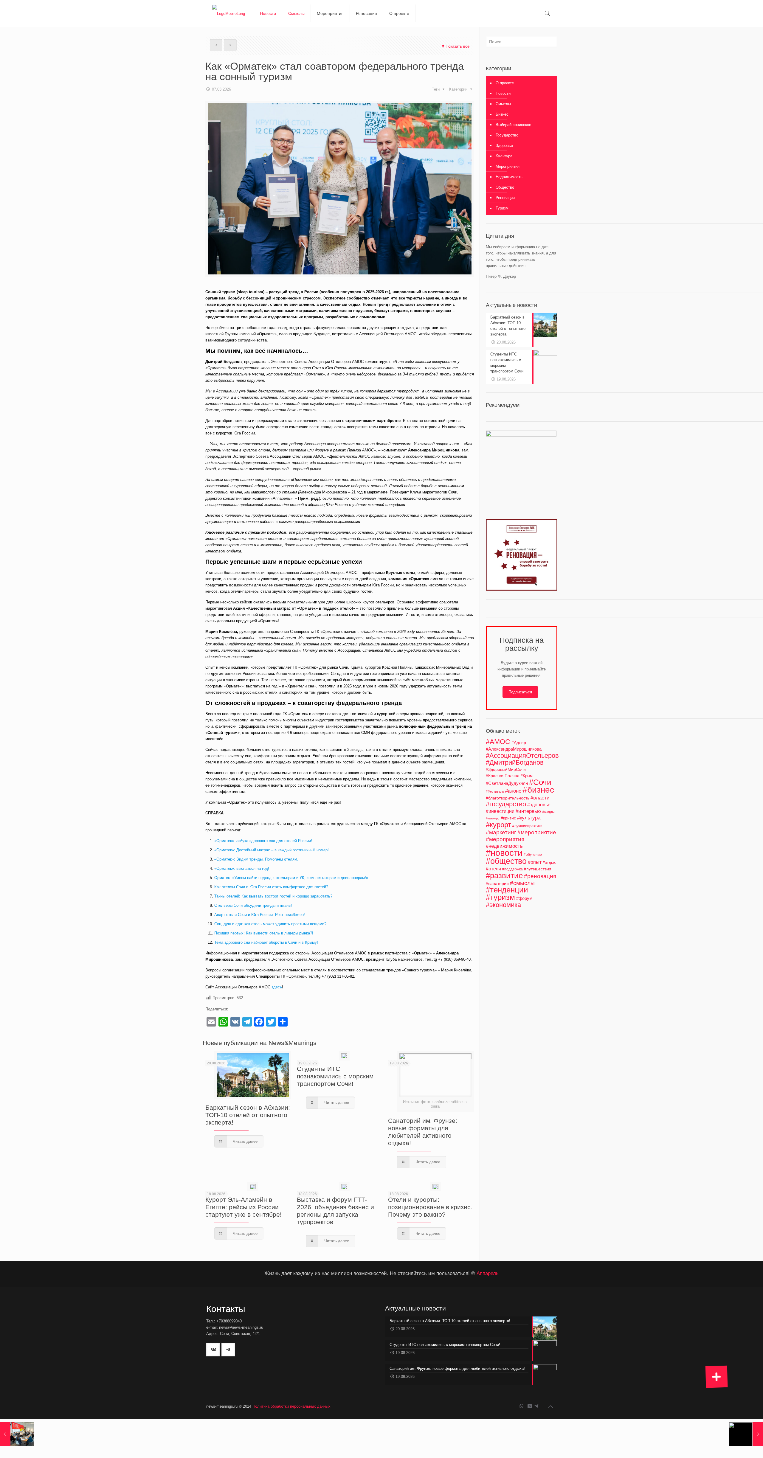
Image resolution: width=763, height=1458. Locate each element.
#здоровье (538, 804)
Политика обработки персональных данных (291, 1406)
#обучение (533, 855)
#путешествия (537, 869)
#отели (493, 868)
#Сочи (540, 782)
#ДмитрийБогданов (515, 762)
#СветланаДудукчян (507, 783)
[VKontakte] (529, 1406)
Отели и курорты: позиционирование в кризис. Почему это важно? (430, 1207)
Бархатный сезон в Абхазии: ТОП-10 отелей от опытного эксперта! (247, 1115)
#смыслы (522, 883)
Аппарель (488, 1273)
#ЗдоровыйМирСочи (506, 769)
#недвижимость (504, 846)
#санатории (497, 883)
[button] (716, 1376)
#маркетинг (501, 832)
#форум (524, 898)
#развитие (504, 875)
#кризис (508, 818)
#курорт (498, 825)
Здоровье (504, 145)
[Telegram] (536, 1406)
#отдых (549, 862)
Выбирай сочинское (513, 124)
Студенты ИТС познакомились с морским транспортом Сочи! (335, 1076)
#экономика (503, 905)
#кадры (548, 811)
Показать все (457, 46)
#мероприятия (505, 839)
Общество (505, 187)
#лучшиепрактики (527, 826)
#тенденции (507, 890)
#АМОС (498, 742)
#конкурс (493, 818)
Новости (503, 93)
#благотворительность (507, 798)
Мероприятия (507, 166)
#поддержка (512, 869)
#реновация (540, 876)
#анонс (513, 791)
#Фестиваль (495, 791)
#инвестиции (500, 811)
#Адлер (518, 742)
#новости (504, 853)
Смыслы (503, 104)
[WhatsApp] (521, 1406)
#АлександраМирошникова (514, 748)
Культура (504, 156)
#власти (540, 798)
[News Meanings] (228, 13)
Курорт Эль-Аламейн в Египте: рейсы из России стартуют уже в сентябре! (243, 1207)
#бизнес (538, 789)
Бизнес (502, 114)
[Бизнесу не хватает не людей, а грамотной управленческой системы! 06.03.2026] (17, 1434)
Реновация (505, 197)
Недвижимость (509, 177)
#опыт (535, 862)
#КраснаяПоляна (502, 775)
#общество (506, 861)
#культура (528, 818)
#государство (506, 804)
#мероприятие (536, 832)
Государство (507, 135)
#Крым (527, 776)
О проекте (505, 83)
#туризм (500, 897)
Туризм (502, 208)
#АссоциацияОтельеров (522, 755)
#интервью (528, 811)
